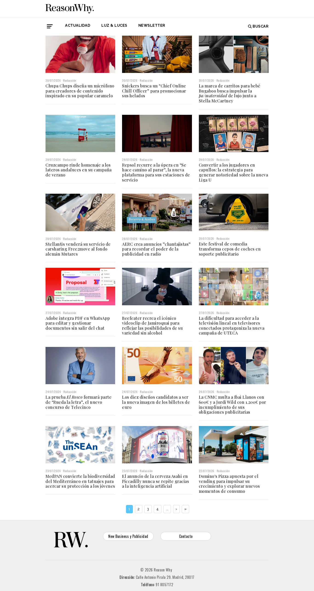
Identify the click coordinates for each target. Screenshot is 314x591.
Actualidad (77, 25)
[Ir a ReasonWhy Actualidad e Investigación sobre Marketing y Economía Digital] (70, 8)
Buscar (260, 26)
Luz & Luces (114, 25)
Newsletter (151, 25)
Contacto (186, 536)
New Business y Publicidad (128, 536)
